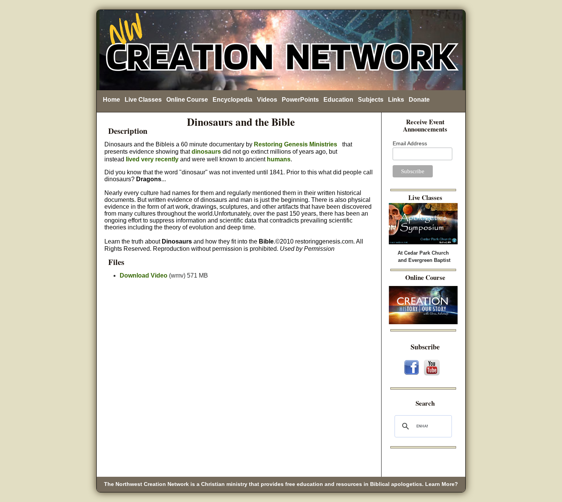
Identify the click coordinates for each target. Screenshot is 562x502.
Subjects (370, 99)
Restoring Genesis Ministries (295, 144)
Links (396, 99)
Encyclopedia (232, 99)
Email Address (410, 143)
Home (111, 99)
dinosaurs (206, 151)
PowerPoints (300, 99)
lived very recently (152, 159)
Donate (419, 99)
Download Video (143, 275)
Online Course (187, 99)
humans (279, 159)
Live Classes (143, 99)
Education (338, 99)
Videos (267, 99)
